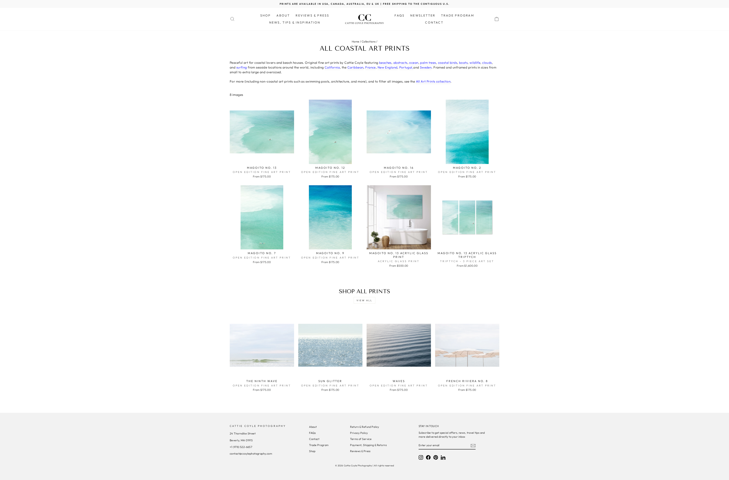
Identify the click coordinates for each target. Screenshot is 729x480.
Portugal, (406, 67)
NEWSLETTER (422, 15)
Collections (369, 41)
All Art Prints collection (433, 81)
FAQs (399, 15)
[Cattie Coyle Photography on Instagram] (421, 457)
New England (388, 67)
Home (355, 41)
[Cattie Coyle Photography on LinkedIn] (443, 457)
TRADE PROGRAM (457, 15)
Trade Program (319, 445)
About (313, 427)
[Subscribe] (473, 445)
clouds (487, 63)
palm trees (428, 63)
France (370, 67)
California (332, 67)
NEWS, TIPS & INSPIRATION (294, 22)
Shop (312, 451)
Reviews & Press (360, 451)
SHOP (265, 15)
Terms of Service (361, 439)
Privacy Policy (359, 433)
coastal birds (447, 63)
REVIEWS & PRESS (312, 15)
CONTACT (434, 22)
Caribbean (355, 67)
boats (463, 63)
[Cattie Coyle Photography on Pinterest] (435, 457)
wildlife (474, 63)
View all (364, 300)
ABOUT (283, 15)
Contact (314, 439)
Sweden (426, 67)
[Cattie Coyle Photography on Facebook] (428, 457)
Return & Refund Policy (364, 427)
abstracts (400, 63)
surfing (241, 67)
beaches (385, 63)
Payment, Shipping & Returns (368, 445)
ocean (413, 63)
